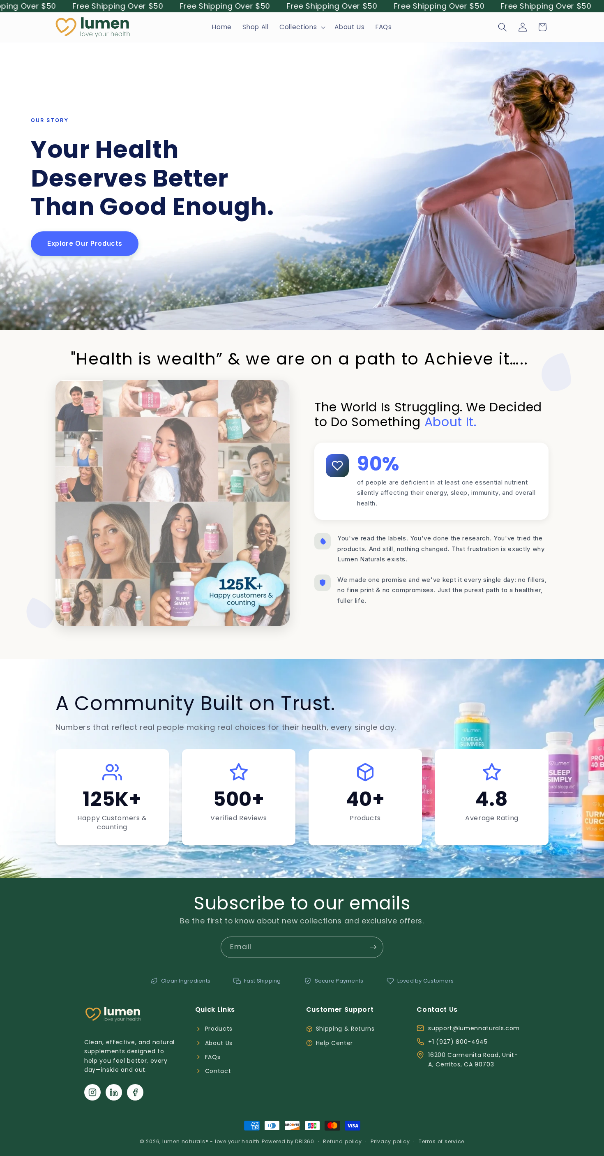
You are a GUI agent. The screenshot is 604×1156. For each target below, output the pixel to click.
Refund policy (342, 1141)
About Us (219, 1043)
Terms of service (441, 1141)
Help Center (334, 1043)
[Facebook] (135, 1092)
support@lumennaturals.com (474, 1028)
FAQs (213, 1057)
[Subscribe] (373, 947)
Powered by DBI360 (288, 1141)
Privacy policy (390, 1141)
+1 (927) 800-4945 (457, 1042)
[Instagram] (92, 1092)
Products (219, 1028)
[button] (301, 27)
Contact (218, 1071)
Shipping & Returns (345, 1028)
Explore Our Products (84, 243)
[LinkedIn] (114, 1092)
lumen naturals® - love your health (211, 1141)
